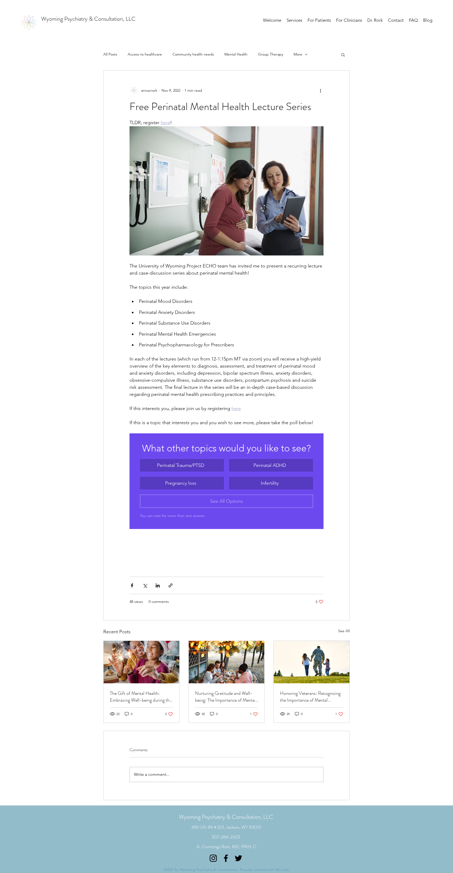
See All (344, 631)
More (298, 54)
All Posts (110, 54)
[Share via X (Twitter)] (144, 585)
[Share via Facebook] (132, 585)
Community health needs (193, 54)
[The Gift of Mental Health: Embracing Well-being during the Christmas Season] (141, 662)
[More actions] (320, 90)
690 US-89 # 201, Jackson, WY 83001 (226, 827)
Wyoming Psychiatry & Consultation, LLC (226, 817)
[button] (343, 54)
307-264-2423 (226, 837)
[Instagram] (213, 858)
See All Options (226, 501)
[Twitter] (238, 858)
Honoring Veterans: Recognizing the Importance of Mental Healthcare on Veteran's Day (310, 696)
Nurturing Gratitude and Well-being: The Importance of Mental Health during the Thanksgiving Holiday (225, 696)
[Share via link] (170, 585)
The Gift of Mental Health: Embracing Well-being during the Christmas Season (141, 696)
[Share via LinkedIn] (157, 585)
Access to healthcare (145, 54)
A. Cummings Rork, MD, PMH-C (226, 846)
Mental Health (235, 54)
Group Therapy (270, 54)
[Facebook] (226, 858)
